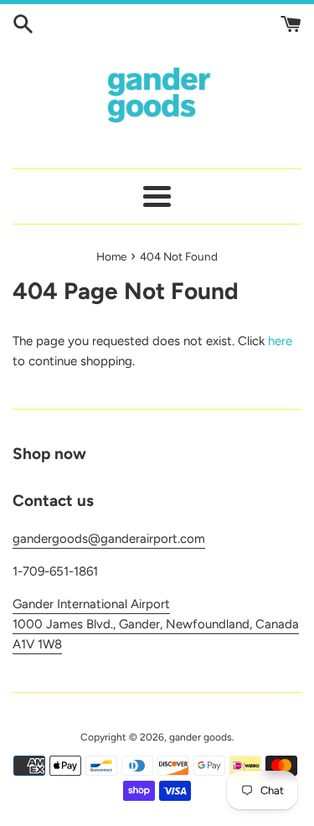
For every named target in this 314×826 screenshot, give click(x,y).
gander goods (200, 737)
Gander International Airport (91, 604)
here (280, 340)
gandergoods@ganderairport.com (109, 538)
